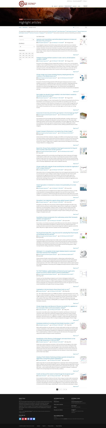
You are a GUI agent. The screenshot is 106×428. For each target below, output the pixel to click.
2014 (26, 57)
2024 (26, 53)
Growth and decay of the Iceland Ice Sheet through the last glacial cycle (54, 374)
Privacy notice (50, 425)
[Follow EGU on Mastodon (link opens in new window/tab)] (31, 419)
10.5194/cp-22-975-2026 (54, 309)
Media (55, 407)
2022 (32, 53)
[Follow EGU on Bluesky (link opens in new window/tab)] (34, 419)
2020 (23, 55)
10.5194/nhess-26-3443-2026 (66, 114)
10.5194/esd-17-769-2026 (57, 188)
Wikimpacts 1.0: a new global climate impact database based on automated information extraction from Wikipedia (56, 251)
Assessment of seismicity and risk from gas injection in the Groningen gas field (56, 113)
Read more (75, 54)
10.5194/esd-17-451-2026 (57, 342)
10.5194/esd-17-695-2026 (57, 202)
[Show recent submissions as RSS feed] (73, 27)
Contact (38, 425)
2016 (20, 57)
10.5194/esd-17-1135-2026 (57, 42)
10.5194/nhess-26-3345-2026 (66, 133)
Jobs (79, 6)
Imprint (44, 425)
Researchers (56, 401)
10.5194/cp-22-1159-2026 (55, 220)
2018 (29, 55)
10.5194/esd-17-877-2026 (57, 169)
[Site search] (86, 27)
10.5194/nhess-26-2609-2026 (66, 254)
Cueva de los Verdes (28, 411)
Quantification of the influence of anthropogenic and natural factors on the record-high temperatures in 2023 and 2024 (55, 339)
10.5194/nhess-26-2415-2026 (66, 274)
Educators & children (58, 410)
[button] (33, 40)
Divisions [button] (84, 1)
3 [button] (60, 389)
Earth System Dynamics (71, 31)
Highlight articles (32, 27)
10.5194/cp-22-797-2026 (54, 360)
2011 (20, 59)
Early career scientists (58, 404)
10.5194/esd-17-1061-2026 (57, 97)
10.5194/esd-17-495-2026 (57, 325)
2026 (20, 53)
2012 (32, 57)
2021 (20, 55)
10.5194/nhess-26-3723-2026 (66, 77)
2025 (23, 53)
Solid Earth (49, 32)
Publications (68, 6)
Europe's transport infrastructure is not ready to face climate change (54, 131)
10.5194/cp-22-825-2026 (54, 375)
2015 (23, 57)
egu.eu (85, 6)
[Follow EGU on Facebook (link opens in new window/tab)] (28, 419)
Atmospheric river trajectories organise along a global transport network (55, 200)
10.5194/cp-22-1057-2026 (55, 291)
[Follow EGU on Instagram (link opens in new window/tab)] (23, 419)
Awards (74, 6)
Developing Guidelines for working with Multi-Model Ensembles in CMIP (55, 323)
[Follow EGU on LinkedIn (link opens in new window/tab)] (20, 419)
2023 (29, 53)
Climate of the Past (52, 31)
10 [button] (82, 36)
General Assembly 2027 (76, 401)
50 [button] (86, 36)
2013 (29, 57)
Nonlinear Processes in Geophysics (37, 32)
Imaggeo (73, 409)
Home (20, 27)
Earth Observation (61, 31)
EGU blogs (73, 405)
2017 (32, 55)
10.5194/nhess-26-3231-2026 (66, 151)
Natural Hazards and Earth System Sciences (47, 77)
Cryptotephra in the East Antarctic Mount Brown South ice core (52, 289)
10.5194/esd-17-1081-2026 (57, 61)
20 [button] (84, 36)
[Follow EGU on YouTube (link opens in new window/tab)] (25, 419)
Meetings (61, 6)
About (55, 6)
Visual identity (59, 425)
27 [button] (64, 389)
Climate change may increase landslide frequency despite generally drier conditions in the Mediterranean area (55, 75)
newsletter (65, 418)
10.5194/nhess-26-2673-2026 (66, 236)
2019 (26, 55)
